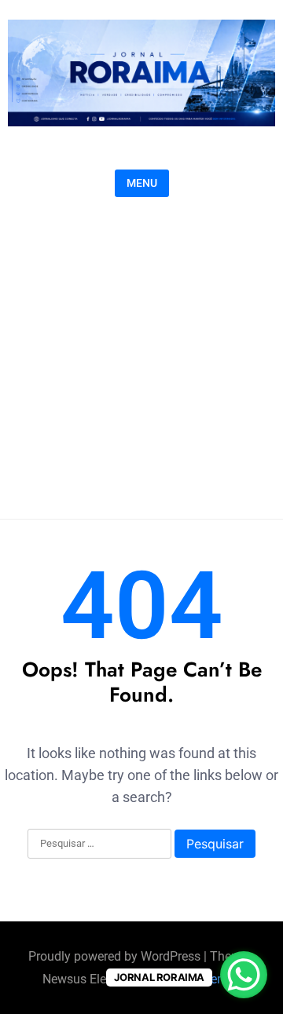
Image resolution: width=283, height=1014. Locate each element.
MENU (142, 183)
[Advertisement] (141, 354)
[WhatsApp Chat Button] (243, 974)
